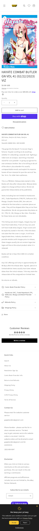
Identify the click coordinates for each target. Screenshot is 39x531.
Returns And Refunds (11, 380)
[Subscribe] (30, 495)
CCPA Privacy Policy (11, 395)
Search (6, 361)
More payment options (19, 121)
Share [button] (6, 314)
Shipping (4, 88)
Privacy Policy (9, 390)
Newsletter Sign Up (11, 370)
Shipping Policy (9, 385)
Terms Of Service (10, 400)
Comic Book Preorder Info (13, 375)
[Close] (37, 506)
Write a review (19, 340)
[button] (4, 5)
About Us (7, 366)
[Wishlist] (29, 5)
